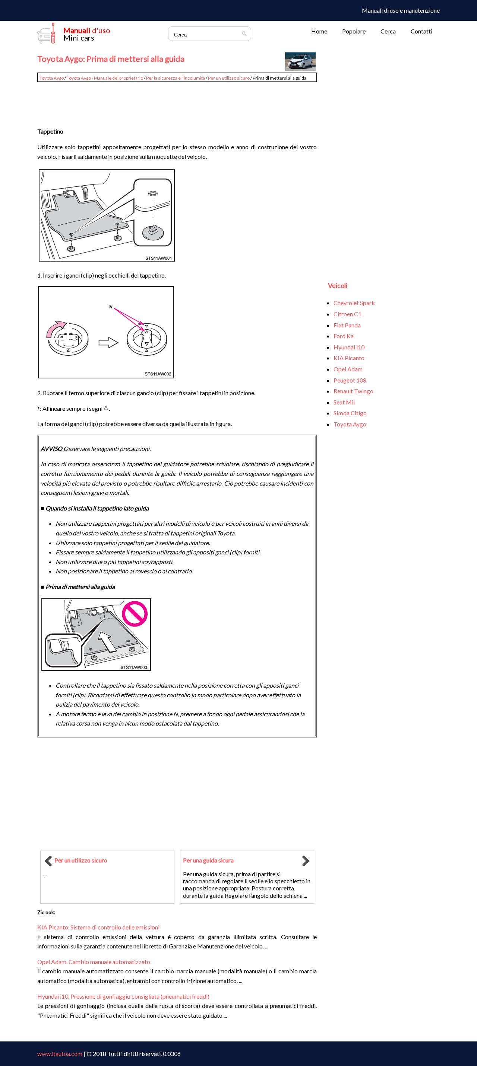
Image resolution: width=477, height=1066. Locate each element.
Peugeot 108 (350, 380)
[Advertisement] (177, 101)
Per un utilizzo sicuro (229, 78)
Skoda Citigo (350, 412)
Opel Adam (348, 368)
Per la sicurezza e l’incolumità (175, 78)
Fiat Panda (347, 325)
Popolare (354, 31)
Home (319, 31)
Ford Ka (344, 335)
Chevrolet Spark (354, 302)
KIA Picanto (349, 357)
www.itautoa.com (59, 1053)
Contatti (421, 31)
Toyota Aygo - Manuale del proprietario (105, 78)
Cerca (388, 31)
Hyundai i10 (349, 346)
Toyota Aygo (52, 78)
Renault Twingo (353, 390)
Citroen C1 (347, 313)
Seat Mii (344, 402)
